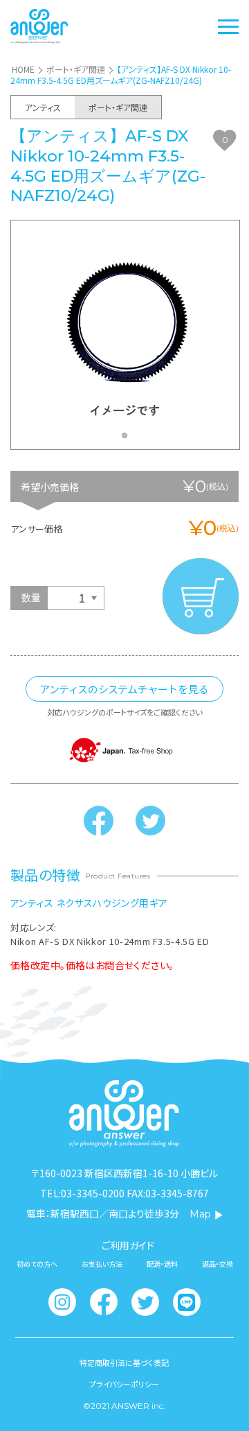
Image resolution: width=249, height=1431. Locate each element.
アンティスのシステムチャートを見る (124, 689)
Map (200, 1214)
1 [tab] (128, 439)
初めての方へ (37, 1263)
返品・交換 (217, 1263)
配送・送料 (162, 1263)
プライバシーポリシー (124, 1384)
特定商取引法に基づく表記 (124, 1363)
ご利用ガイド (128, 1245)
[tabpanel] (125, 334)
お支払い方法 (102, 1263)
